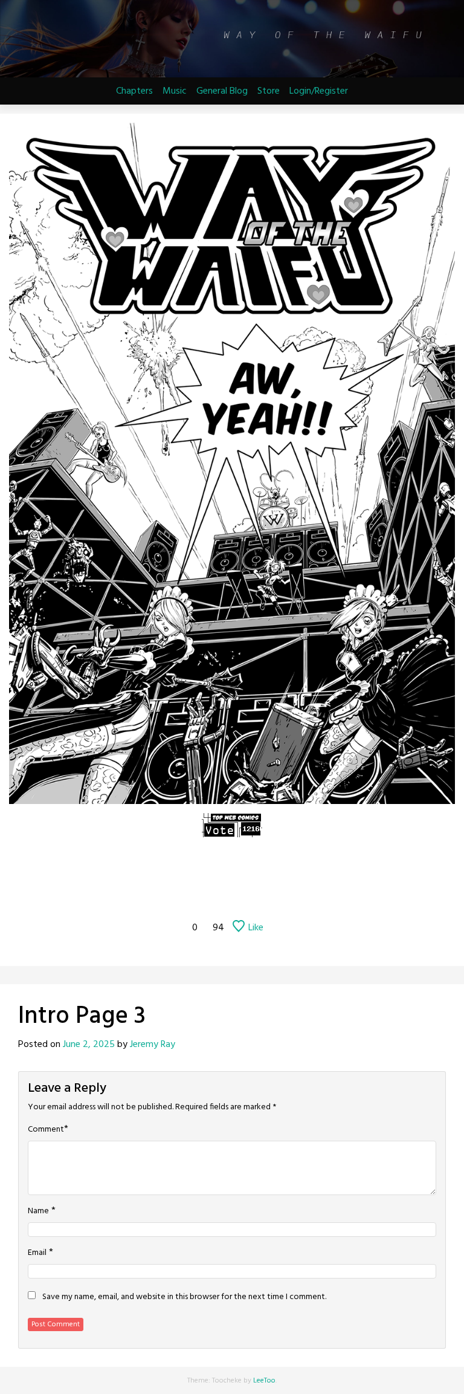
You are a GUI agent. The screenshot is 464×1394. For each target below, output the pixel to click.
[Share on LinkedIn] (323, 894)
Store (268, 91)
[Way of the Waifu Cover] (185, 869)
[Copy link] (353, 894)
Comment (46, 1130)
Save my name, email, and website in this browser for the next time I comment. (184, 1297)
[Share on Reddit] (202, 894)
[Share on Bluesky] (262, 894)
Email (37, 1253)
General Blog (222, 91)
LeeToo (264, 1381)
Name (38, 1211)
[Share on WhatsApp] (292, 894)
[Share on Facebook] (111, 894)
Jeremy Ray (152, 1044)
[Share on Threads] (232, 894)
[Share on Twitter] (141, 894)
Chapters (134, 91)
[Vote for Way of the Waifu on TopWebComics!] (232, 825)
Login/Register (318, 91)
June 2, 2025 (89, 1044)
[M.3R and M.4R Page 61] (278, 869)
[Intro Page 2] (216, 869)
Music (175, 91)
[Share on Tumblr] (172, 894)
